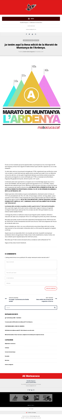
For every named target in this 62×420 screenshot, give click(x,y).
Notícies (36, 40)
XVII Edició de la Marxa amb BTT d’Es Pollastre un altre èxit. (19, 330)
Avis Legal (31, 408)
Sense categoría (9, 364)
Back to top (31, 405)
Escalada (7, 356)
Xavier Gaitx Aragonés (29, 51)
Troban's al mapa (31, 412)
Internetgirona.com (35, 416)
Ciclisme (7, 347)
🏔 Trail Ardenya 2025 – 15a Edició (13, 317)
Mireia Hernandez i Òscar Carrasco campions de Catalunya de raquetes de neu (24, 334)
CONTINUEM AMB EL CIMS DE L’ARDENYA (14, 326)
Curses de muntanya (28, 40)
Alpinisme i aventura (10, 343)
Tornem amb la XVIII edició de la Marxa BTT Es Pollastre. (19, 322)
